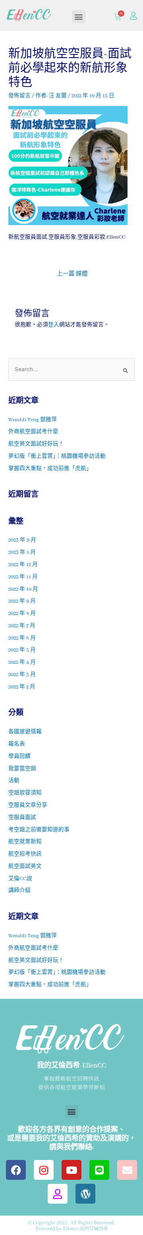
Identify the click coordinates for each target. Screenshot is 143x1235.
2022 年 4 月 (22, 662)
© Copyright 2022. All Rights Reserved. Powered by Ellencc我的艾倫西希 (71, 1225)
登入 (53, 325)
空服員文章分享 (27, 805)
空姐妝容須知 (25, 793)
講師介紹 (19, 891)
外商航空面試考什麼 (33, 432)
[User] (133, 16)
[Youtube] (71, 1170)
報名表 (16, 744)
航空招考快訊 (25, 854)
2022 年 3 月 (22, 675)
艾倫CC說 (20, 879)
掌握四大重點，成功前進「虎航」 (50, 469)
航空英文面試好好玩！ (36, 444)
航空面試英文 (25, 866)
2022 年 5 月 (22, 650)
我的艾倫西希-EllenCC (71, 1066)
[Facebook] (16, 1170)
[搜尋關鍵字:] (71, 370)
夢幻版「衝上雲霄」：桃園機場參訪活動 (57, 456)
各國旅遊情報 (25, 732)
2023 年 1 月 (22, 552)
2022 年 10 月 (23, 589)
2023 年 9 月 (22, 540)
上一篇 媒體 (72, 274)
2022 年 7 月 (21, 626)
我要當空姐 (22, 769)
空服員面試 (22, 818)
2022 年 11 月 (23, 577)
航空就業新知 (25, 842)
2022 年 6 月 (22, 638)
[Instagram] (44, 1170)
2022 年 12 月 (23, 565)
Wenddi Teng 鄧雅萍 (32, 420)
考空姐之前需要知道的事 (39, 830)
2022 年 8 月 (22, 614)
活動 (13, 781)
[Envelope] (127, 1170)
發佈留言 (19, 96)
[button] (78, 16)
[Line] (99, 1170)
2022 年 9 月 (22, 601)
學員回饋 (19, 756)
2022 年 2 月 (21, 687)
